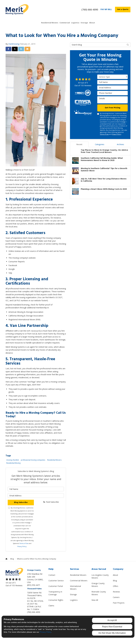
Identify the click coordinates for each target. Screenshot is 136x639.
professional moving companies (33, 460)
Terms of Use (24, 543)
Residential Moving (13, 463)
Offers (115, 586)
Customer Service (56, 580)
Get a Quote (122, 9)
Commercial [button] (65, 22)
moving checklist (12, 460)
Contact (51, 575)
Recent (79, 144)
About (115, 575)
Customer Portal (55, 586)
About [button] (92, 22)
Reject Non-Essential (112, 626)
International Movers (75, 587)
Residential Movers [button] (49, 22)
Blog (115, 580)
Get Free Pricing (112, 107)
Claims (51, 605)
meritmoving (13, 44)
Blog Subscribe (20, 502)
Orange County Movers (98, 584)
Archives (120, 144)
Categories (99, 144)
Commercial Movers (78, 580)
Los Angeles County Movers (100, 576)
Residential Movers (54, 460)
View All (95, 600)
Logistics (74, 600)
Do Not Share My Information (112, 633)
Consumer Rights (55, 600)
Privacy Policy (21, 546)
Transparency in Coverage (55, 593)
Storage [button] (84, 22)
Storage (73, 594)
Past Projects (118, 603)
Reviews (116, 591)
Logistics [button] (75, 22)
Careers (116, 597)
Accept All (112, 620)
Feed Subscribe (52, 502)
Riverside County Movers (99, 593)
